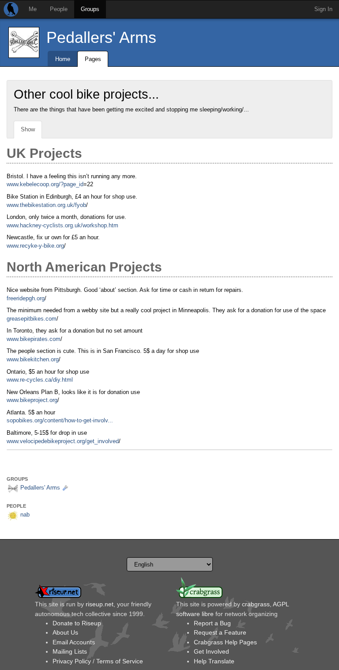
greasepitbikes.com (31, 318)
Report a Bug (212, 623)
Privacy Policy (72, 661)
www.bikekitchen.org (33, 359)
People (59, 9)
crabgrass (256, 604)
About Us (65, 632)
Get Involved (211, 651)
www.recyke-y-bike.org (35, 245)
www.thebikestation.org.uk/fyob (46, 205)
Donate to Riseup (77, 623)
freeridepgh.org (26, 298)
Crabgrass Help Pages (225, 642)
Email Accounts (74, 642)
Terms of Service (119, 661)
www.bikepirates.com (33, 339)
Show (28, 129)
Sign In (323, 9)
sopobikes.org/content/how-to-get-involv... (60, 420)
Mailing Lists (70, 651)
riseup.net (99, 604)
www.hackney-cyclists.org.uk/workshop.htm (62, 225)
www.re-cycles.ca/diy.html (40, 379)
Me (33, 9)
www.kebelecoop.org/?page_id (45, 184)
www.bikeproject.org (32, 400)
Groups (90, 9)
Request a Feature (220, 632)
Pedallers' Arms (101, 37)
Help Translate (214, 661)
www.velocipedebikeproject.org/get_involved (63, 441)
